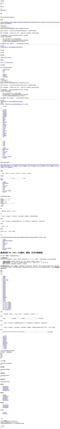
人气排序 (2, 237)
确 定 (51, 331)
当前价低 (32, 237)
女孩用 (4, 152)
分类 (4, 142)
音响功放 (20, 47)
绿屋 (7, 67)
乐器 (57, 22)
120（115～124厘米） (32, 166)
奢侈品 (27, 22)
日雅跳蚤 (14, 22)
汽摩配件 (8, 23)
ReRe (1, 62)
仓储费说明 (5, 397)
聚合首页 (5, 111)
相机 (5, 47)
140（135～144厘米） (50, 166)
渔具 (36, 22)
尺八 (7, 47)
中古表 (48, 22)
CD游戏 (42, 22)
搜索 (1, 102)
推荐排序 (10, 237)
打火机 (5, 23)
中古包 (45, 22)
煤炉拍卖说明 (5, 389)
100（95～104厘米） (14, 166)
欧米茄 (17, 47)
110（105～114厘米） (7, 156)
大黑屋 (1, 57)
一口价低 (40, 237)
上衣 (4, 154)
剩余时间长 (27, 237)
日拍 (7, 149)
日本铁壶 (2, 47)
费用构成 (5, 395)
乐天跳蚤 (18, 22)
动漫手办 (39, 22)
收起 (1, 271)
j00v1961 (5, 57)
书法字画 (54, 22)
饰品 (51, 22)
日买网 (4, 147)
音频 (24, 22)
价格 (4, 144)
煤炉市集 (10, 22)
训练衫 (2, 164)
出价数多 (14, 237)
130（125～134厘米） (41, 166)
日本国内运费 (5, 396)
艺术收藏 (32, 22)
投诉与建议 (5, 413)
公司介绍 (5, 412)
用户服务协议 (5, 405)
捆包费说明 (5, 398)
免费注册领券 (9, 352)
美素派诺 (57, 164)
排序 (4, 141)
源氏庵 (10, 67)
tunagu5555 (11, 62)
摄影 (29, 22)
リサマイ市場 (5, 62)
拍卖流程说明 (5, 386)
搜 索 (42, 318)
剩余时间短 (22, 237)
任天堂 (10, 47)
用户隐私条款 (5, 407)
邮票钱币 (5, 133)
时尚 (4, 150)
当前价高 (36, 237)
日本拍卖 (5, 112)
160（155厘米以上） (9, 167)
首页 (1, 17)
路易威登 (14, 47)
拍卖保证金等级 (6, 390)
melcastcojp (9, 57)
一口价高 (44, 237)
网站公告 (9, 17)
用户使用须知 (5, 406)
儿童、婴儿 (5, 151)
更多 (1, 270)
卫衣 (4, 155)
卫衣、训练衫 (12, 164)
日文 (3, 204)
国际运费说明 (5, 400)
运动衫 (5, 166)
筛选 (4, 145)
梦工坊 (1, 67)
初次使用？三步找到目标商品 (6, 36)
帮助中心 (13, 17)
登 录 (2, 350)
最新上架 (6, 237)
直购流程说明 (5, 387)
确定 (1, 179)
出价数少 (18, 237)
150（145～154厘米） (7, 308)
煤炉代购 (18, 423)
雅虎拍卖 (6, 22)
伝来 (4, 67)
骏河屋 (21, 22)
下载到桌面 (5, 76)
